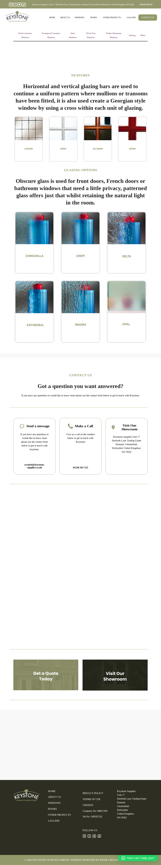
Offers (142, 35)
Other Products (112, 17)
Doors (93, 17)
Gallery (131, 17)
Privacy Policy (93, 793)
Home (52, 17)
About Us (65, 17)
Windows (79, 17)
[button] (138, 858)
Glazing (132, 35)
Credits (88, 805)
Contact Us (148, 17)
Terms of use (91, 799)
